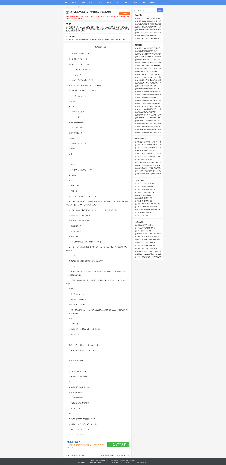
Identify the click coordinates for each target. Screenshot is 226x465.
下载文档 (124, 14)
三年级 (91, 2)
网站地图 (116, 460)
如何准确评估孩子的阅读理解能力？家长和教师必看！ (152, 129)
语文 (79, 7)
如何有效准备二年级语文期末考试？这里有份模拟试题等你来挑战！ (156, 118)
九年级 (152, 2)
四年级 (100, 2)
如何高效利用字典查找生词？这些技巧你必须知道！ (151, 100)
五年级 (109, 2)
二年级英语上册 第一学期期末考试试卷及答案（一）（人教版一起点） (157, 168)
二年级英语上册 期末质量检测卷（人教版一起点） (151, 156)
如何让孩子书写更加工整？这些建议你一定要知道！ (151, 32)
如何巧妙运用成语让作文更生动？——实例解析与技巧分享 (153, 77)
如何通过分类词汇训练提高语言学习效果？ (149, 59)
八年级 (143, 2)
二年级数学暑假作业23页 (143, 195)
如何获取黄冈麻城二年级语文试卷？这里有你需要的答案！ (153, 115)
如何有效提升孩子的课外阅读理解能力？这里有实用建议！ (153, 30)
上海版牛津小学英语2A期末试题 (145, 150)
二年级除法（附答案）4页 (144, 198)
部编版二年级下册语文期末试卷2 (146, 242)
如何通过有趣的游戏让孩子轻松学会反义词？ (149, 94)
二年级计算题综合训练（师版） (145, 186)
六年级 (117, 2)
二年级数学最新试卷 (140, 180)
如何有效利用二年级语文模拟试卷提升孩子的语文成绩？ (153, 18)
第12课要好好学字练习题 (143, 231)
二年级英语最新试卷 (140, 139)
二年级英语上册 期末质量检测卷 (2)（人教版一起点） (152, 147)
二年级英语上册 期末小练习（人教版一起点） (149, 165)
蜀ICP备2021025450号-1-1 (107, 460)
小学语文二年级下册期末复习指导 (146, 228)
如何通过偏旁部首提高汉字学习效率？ (147, 51)
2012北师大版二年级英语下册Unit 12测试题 (149, 171)
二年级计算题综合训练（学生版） (146, 189)
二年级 (82, 2)
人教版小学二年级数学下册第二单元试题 (148, 204)
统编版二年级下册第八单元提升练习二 (147, 248)
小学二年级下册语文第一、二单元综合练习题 (149, 257)
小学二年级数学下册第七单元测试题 (147, 206)
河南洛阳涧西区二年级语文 (78, 455)
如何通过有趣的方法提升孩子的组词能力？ (149, 48)
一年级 (74, 2)
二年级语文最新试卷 (140, 222)
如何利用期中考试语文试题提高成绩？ (147, 71)
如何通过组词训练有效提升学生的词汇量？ (149, 91)
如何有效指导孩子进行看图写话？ (146, 112)
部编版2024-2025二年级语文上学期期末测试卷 (150, 254)
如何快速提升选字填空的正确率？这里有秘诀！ (150, 57)
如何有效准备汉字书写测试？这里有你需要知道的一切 (152, 123)
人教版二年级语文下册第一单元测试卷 (147, 236)
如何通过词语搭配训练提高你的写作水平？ (149, 126)
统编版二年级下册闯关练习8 (144, 225)
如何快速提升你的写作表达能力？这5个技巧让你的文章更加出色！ (156, 83)
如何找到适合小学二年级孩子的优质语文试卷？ (150, 68)
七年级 (135, 2)
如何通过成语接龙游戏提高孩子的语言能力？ (149, 65)
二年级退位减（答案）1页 (144, 215)
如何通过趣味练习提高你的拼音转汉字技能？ (149, 21)
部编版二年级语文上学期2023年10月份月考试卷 (150, 239)
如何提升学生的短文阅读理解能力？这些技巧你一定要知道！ (154, 109)
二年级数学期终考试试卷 (143, 212)
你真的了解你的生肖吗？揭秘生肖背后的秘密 (149, 62)
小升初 (126, 2)
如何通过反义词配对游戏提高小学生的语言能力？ (151, 24)
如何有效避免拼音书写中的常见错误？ (147, 88)
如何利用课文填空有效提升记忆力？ (147, 35)
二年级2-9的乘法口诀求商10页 (145, 192)
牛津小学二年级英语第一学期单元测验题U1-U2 (150, 174)
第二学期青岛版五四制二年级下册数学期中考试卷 (151, 209)
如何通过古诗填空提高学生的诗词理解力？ (149, 103)
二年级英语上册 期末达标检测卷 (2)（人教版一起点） (152, 142)
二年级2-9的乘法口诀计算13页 (145, 183)
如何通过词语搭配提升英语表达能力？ (147, 97)
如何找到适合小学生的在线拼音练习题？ (148, 120)
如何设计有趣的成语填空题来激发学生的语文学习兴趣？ (153, 27)
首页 (65, 2)
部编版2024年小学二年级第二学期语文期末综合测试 (151, 233)
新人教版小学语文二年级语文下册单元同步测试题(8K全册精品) (154, 251)
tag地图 (121, 460)
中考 (160, 2)
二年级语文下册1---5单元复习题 (145, 245)
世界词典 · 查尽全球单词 (129, 460)
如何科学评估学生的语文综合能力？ (147, 86)
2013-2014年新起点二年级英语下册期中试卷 (149, 162)
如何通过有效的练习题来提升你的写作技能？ (149, 132)
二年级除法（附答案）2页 (144, 201)
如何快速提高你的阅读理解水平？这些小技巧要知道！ (152, 80)
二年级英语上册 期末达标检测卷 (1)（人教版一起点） (152, 145)
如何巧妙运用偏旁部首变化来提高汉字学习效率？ (151, 54)
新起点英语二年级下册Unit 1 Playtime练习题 (149, 153)
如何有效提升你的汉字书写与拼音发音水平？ (149, 74)
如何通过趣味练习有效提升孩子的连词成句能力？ (151, 106)
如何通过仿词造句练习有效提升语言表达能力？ (150, 38)
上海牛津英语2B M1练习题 (144, 159)
